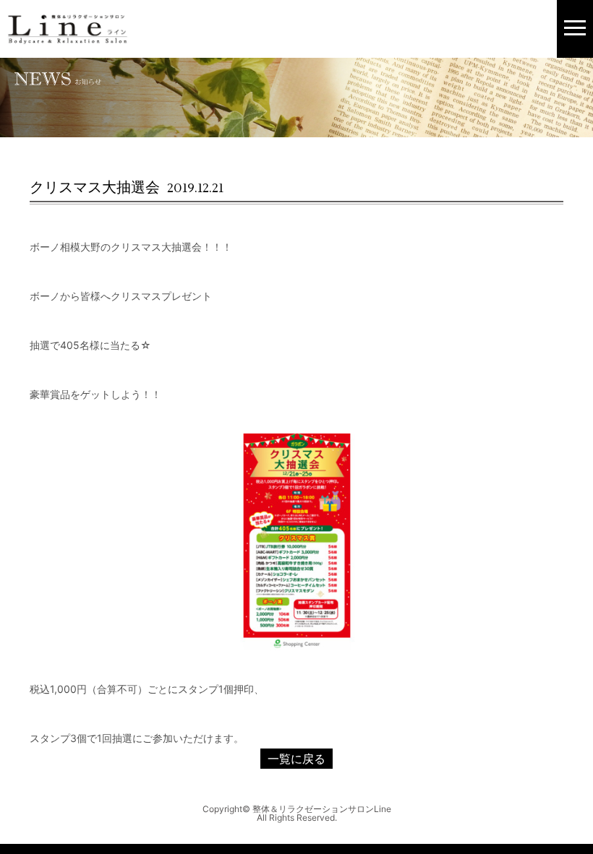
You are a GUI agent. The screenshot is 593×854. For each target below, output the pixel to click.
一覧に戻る (296, 758)
